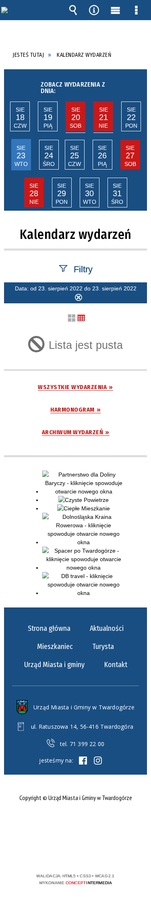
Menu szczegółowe (136, 10)
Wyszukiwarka (73, 10)
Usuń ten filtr (78, 298)
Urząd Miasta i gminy (54, 664)
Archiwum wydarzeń (72, 432)
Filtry (83, 269)
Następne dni (138, 86)
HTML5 (62, 852)
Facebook (83, 761)
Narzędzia (94, 10)
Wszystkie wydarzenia (72, 387)
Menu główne (115, 10)
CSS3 (74, 852)
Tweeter (98, 761)
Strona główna (49, 628)
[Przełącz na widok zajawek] (71, 318)
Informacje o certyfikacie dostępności (75, 824)
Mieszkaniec (55, 646)
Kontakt (115, 664)
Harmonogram (72, 410)
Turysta (103, 646)
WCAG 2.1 (100, 852)
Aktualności (107, 628)
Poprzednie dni (11, 86)
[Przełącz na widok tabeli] (81, 318)
